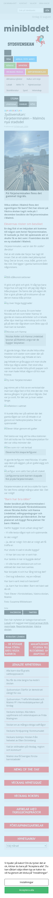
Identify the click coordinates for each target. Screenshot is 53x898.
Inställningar (26, 882)
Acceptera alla (26, 890)
